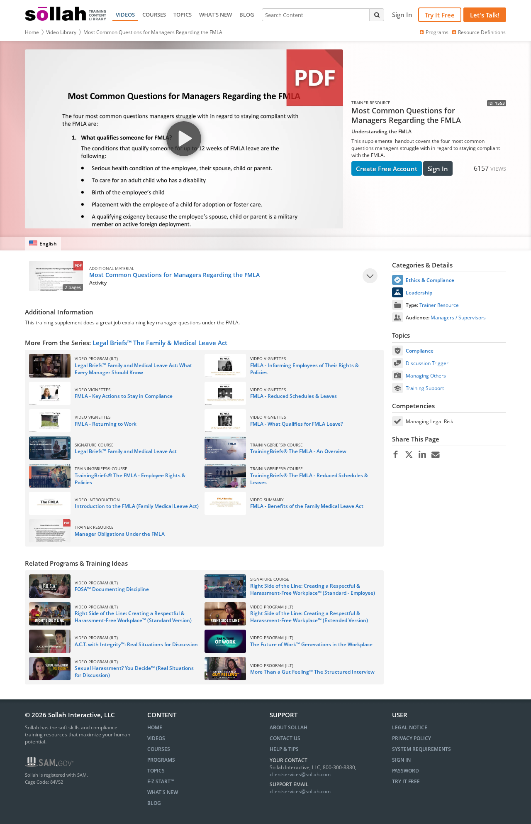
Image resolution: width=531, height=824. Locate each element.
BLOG (246, 14)
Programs (437, 32)
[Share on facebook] (395, 454)
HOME (154, 727)
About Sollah (288, 727)
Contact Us (285, 738)
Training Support (425, 388)
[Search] (376, 14)
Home (32, 32)
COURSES (154, 14)
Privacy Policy (411, 738)
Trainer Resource (439, 305)
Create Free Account (386, 168)
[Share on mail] (435, 454)
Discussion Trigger (427, 363)
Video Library (61, 32)
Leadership (419, 292)
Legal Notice (409, 727)
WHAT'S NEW (215, 14)
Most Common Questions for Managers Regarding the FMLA (152, 32)
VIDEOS (125, 14)
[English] (43, 243)
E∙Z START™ (160, 781)
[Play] (370, 275)
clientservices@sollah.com (300, 774)
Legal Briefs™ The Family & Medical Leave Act (160, 342)
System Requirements (421, 749)
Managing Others (426, 375)
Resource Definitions (482, 32)
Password (405, 770)
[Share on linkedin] (422, 454)
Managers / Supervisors (458, 317)
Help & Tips (284, 749)
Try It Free (440, 15)
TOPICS (182, 14)
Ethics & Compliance (430, 280)
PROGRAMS (161, 759)
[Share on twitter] (408, 454)
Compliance (420, 350)
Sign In (438, 168)
